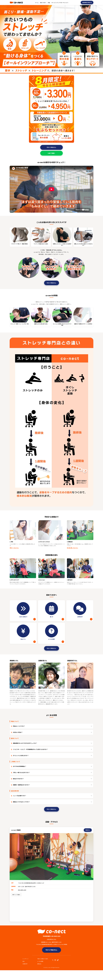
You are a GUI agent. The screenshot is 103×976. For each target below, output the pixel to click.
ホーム (36, 2)
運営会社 (39, 963)
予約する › (87, 830)
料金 (49, 2)
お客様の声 (25, 963)
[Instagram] (55, 960)
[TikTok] (58, 960)
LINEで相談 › (51, 153)
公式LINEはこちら (51, 939)
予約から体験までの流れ (42, 958)
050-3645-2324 (22, 890)
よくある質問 (40, 961)
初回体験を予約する (87, 2)
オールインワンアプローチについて (60, 2)
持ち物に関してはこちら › (72, 548)
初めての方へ (43, 2)
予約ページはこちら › (14, 548)
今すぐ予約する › (51, 147)
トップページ (25, 958)
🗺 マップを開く (16, 894)
